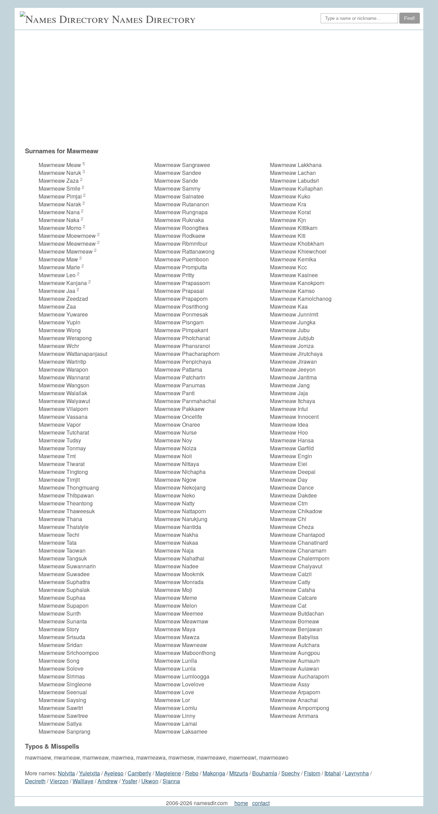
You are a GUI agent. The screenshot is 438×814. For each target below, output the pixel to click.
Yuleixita (89, 773)
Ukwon (149, 781)
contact (261, 803)
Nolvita (66, 773)
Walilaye (83, 781)
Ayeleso (114, 773)
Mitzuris (238, 773)
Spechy (290, 773)
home (241, 803)
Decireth (35, 781)
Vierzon (59, 781)
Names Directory (154, 18)
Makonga (214, 773)
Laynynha (357, 773)
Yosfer (129, 781)
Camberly (139, 773)
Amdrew (108, 781)
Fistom (312, 773)
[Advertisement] (230, 88)
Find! (409, 18)
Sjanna (171, 781)
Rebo (191, 773)
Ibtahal (332, 773)
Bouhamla (264, 773)
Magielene (168, 773)
